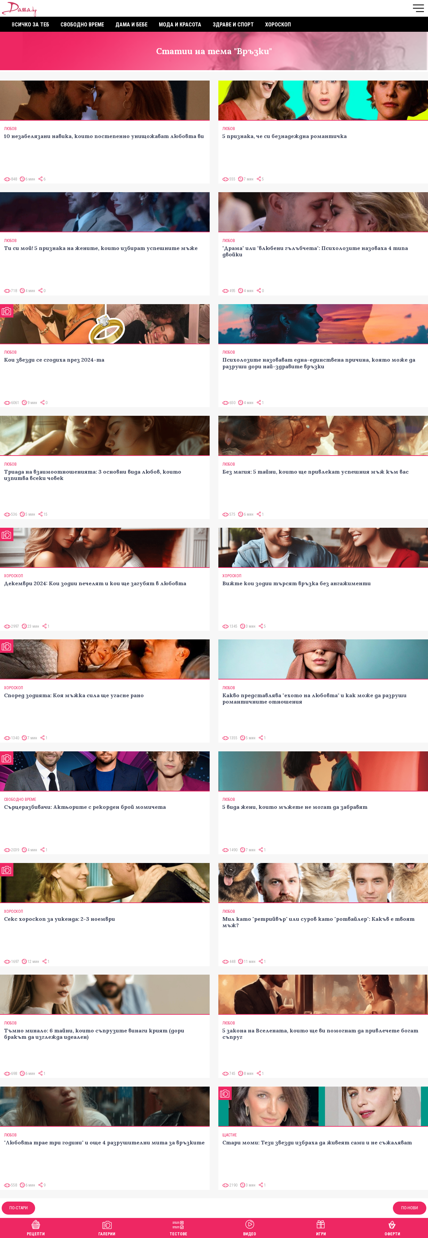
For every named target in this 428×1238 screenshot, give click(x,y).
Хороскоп (278, 24)
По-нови (409, 1207)
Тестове (178, 1234)
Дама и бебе (131, 24)
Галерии (106, 1234)
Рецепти (36, 1234)
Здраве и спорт (233, 24)
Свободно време (82, 24)
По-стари (18, 1207)
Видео (249, 1234)
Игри (321, 1234)
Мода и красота (180, 24)
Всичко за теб (30, 24)
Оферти (392, 1234)
